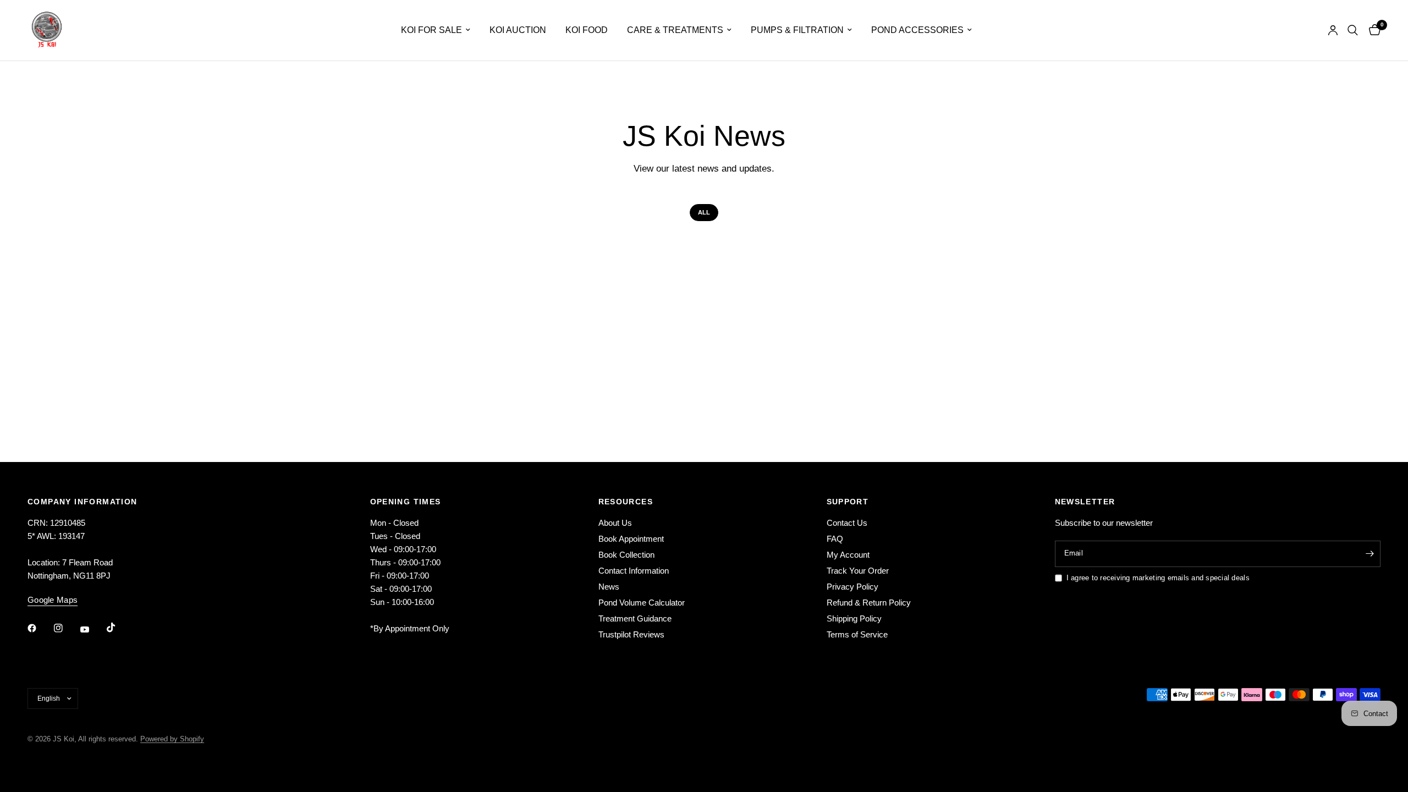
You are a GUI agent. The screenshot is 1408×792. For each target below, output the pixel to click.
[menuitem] (436, 30)
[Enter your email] (1369, 554)
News (608, 586)
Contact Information (633, 570)
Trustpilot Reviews (631, 634)
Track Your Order (858, 570)
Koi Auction (518, 30)
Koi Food (586, 30)
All (704, 212)
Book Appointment (631, 538)
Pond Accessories (917, 30)
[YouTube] (92, 629)
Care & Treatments (675, 30)
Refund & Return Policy (869, 602)
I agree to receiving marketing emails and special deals (1158, 578)
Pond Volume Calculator (641, 602)
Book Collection (626, 554)
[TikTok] (119, 627)
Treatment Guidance (635, 618)
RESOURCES (625, 501)
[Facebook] (40, 628)
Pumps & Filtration (797, 30)
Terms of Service (857, 634)
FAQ (835, 538)
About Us (615, 522)
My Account (848, 554)
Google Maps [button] (53, 599)
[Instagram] (66, 628)
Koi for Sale (431, 30)
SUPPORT (848, 501)
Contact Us (847, 522)
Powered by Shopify (172, 739)
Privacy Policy (852, 586)
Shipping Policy (854, 618)
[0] (1371, 30)
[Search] (1352, 30)
